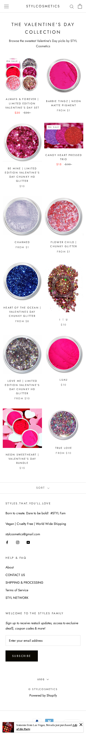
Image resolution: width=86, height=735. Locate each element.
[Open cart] (80, 6)
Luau (64, 380)
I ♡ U (63, 319)
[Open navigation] (6, 6)
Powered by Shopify (43, 695)
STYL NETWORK (17, 597)
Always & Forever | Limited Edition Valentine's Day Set (22, 103)
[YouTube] (28, 542)
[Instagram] (17, 542)
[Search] (72, 6)
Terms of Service (17, 590)
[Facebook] (7, 542)
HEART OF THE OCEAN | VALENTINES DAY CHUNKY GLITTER (22, 312)
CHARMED (22, 242)
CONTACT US (15, 575)
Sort (41, 488)
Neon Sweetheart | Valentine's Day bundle (22, 459)
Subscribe (21, 656)
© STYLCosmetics (43, 689)
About (10, 567)
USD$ (41, 679)
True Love (63, 448)
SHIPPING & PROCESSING (24, 582)
